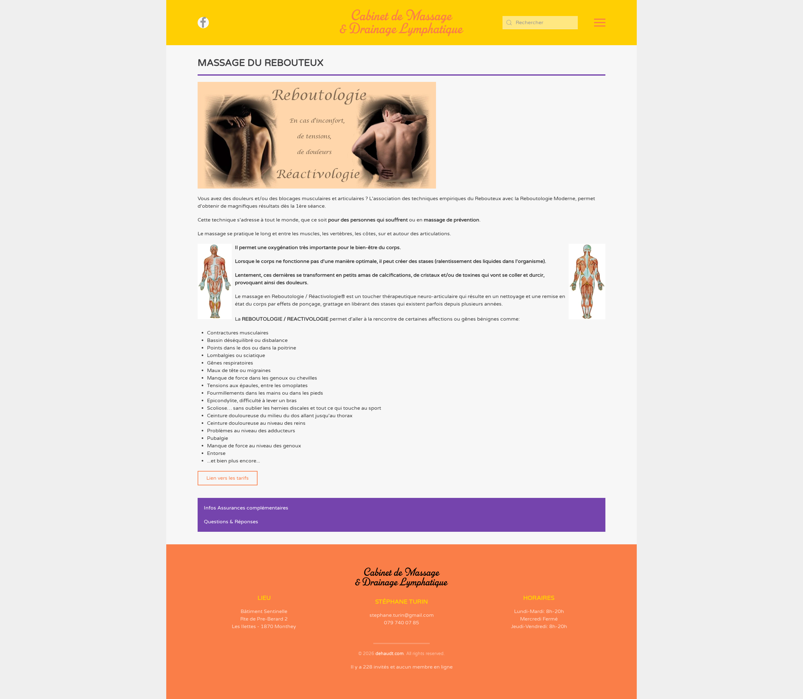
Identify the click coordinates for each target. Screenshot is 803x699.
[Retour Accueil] (401, 22)
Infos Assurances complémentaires (246, 508)
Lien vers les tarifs (227, 478)
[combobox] (540, 22)
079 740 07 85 (401, 623)
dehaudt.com (389, 653)
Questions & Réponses (231, 522)
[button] (599, 22)
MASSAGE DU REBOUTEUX (260, 63)
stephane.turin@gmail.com (402, 615)
